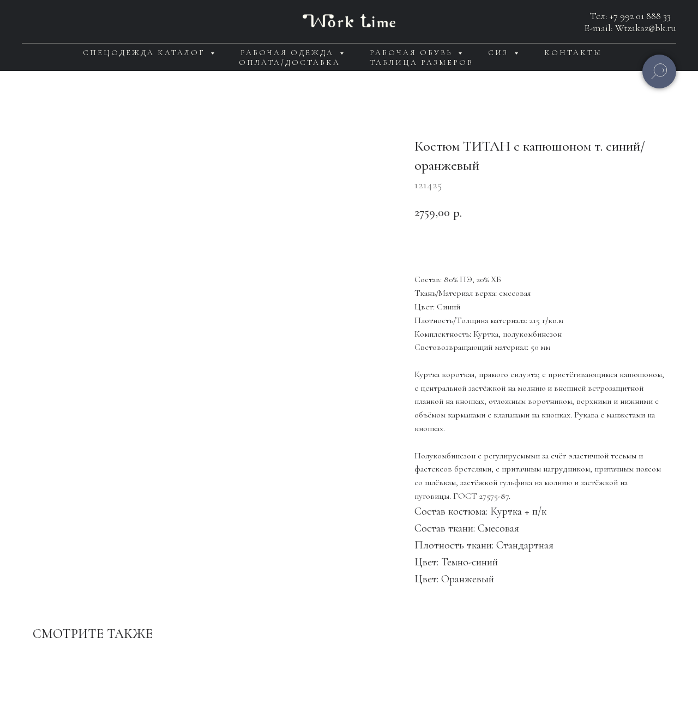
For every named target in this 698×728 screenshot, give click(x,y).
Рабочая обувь (412, 52)
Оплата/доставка (289, 62)
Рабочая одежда (288, 52)
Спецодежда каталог (145, 52)
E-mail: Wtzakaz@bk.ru (630, 28)
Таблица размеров (421, 62)
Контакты (573, 52)
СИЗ (500, 52)
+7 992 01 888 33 (640, 16)
